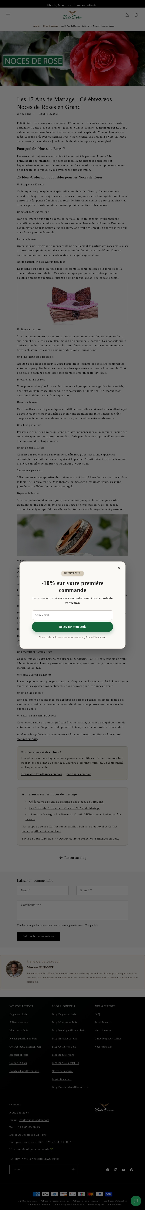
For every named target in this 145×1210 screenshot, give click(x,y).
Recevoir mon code (72, 626)
